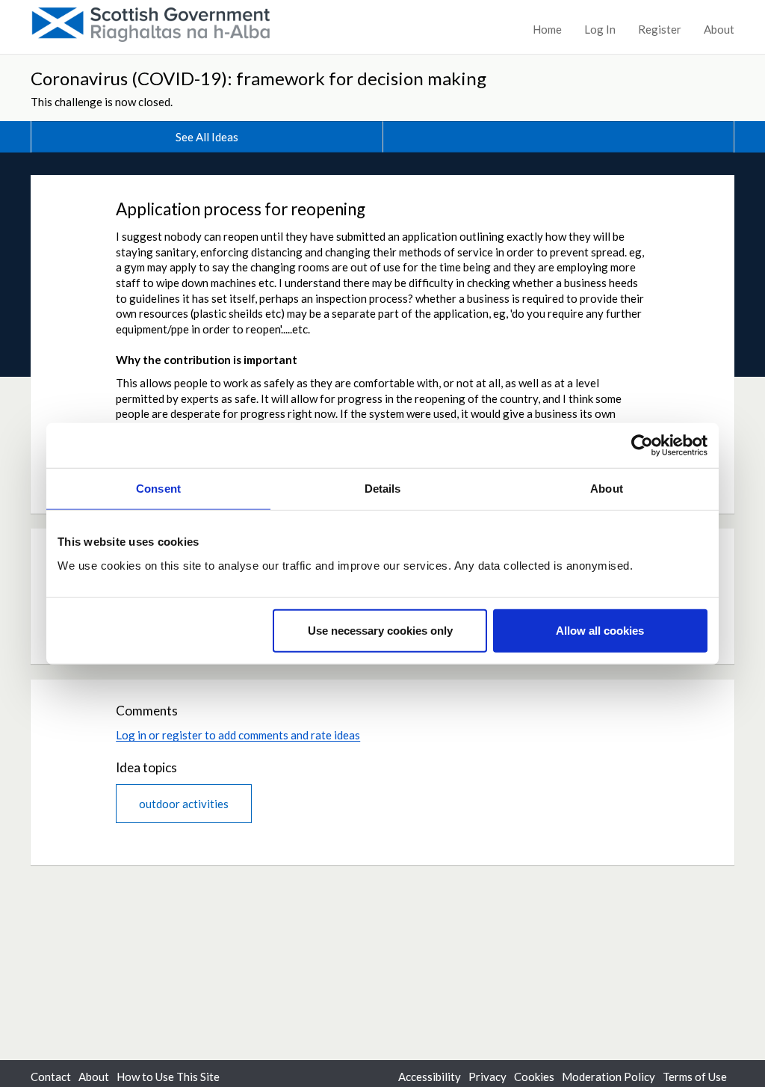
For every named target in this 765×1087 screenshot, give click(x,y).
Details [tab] (383, 488)
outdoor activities (184, 803)
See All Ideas (207, 137)
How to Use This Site (168, 1076)
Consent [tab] (158, 488)
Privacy (487, 1076)
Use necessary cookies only (380, 629)
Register (659, 29)
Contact (51, 1076)
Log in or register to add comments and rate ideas (238, 735)
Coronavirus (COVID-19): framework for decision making (258, 78)
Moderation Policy (608, 1076)
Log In (600, 29)
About (719, 29)
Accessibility (429, 1076)
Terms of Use (695, 1076)
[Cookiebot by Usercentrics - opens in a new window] (642, 445)
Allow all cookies (600, 629)
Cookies (534, 1076)
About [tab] (606, 488)
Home (547, 29)
